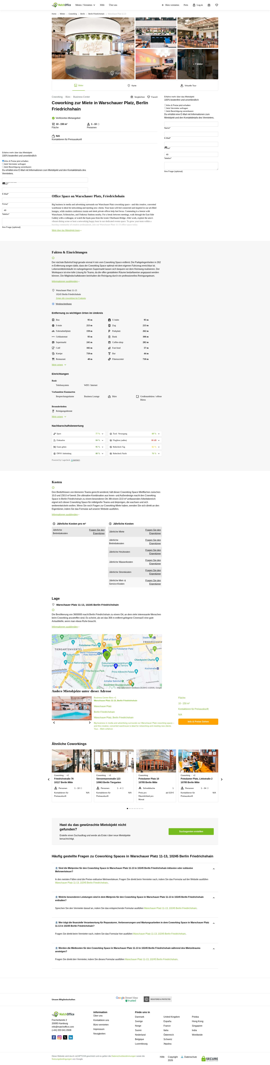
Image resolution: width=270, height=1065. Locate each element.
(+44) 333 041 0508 (61, 1030)
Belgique (139, 1039)
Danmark (139, 1017)
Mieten (62, 14)
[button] (54, 722)
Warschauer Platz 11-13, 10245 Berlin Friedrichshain (81, 882)
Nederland (140, 1035)
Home (54, 14)
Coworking (73, 14)
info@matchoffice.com (63, 1027)
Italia (166, 1030)
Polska (195, 1017)
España (167, 1021)
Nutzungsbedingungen (62, 1059)
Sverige (139, 1021)
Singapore (197, 1026)
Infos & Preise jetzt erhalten (178, 105)
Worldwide (197, 1035)
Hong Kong (197, 1021)
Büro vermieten (172, 5)
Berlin (82, 14)
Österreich (169, 1035)
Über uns (113, 5)
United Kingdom (172, 1017)
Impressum (98, 1029)
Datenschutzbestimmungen (124, 1056)
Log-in (200, 5)
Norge (138, 1026)
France (167, 1026)
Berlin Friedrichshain (96, 14)
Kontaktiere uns (101, 1020)
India (194, 1030)
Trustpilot (168, 149)
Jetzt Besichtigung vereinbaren (180, 111)
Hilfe (102, 5)
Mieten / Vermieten (83, 5)
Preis (186, 5)
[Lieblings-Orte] (216, 5)
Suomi (138, 1030)
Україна (167, 1044)
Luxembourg (141, 1044)
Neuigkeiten (99, 1033)
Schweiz (168, 1039)
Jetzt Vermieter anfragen (177, 108)
